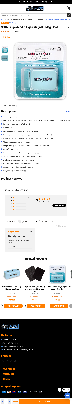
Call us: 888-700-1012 (10, 340)
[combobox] (30, 221)
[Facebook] (7, 361)
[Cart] (69, 8)
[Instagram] (3, 361)
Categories (8, 374)
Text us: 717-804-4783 (10, 343)
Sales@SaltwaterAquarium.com (13, 346)
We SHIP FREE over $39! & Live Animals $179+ (36, 2)
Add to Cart (44, 401)
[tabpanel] (12, 286)
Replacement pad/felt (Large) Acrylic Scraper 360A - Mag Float (35, 289)
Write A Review (59, 205)
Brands (6, 379)
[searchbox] (11, 221)
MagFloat (12, 23)
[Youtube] (11, 361)
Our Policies (9, 369)
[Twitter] (15, 361)
